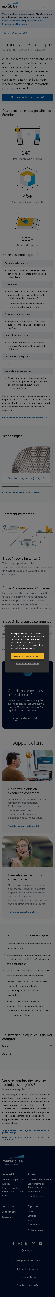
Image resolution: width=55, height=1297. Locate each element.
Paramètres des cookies (27, 663)
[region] (28, 648)
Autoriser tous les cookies (27, 656)
